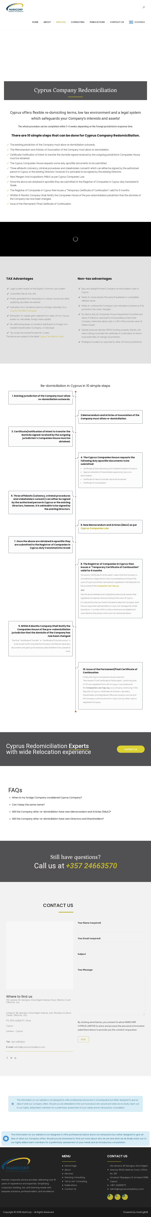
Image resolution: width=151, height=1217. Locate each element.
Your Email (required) (89, 938)
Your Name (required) (89, 923)
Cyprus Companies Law (95, 528)
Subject (82, 954)
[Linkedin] (125, 1197)
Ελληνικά (140, 22)
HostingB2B (142, 1212)
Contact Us (117, 22)
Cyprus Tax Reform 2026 (52, 336)
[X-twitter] (117, 1197)
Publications (97, 22)
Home (35, 22)
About (47, 22)
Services (61, 22)
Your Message (85, 970)
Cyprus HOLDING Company (23, 311)
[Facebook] (110, 1197)
